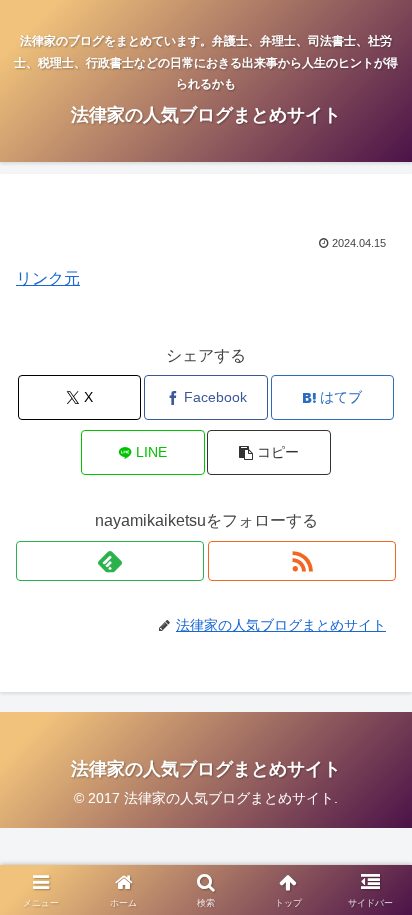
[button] (269, 452)
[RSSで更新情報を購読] (302, 561)
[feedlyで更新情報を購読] (110, 561)
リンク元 (48, 278)
